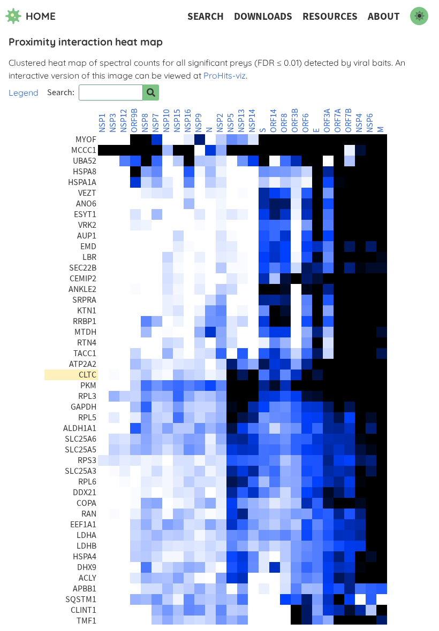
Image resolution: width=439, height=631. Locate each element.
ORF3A (327, 121)
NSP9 (198, 123)
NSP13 (241, 121)
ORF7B (348, 121)
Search (205, 16)
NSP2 (220, 123)
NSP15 (177, 121)
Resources (330, 16)
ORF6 (305, 123)
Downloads (263, 16)
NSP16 (188, 121)
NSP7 (155, 123)
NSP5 (230, 123)
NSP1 (102, 123)
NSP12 (123, 121)
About (384, 16)
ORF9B (134, 121)
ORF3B (295, 121)
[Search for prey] (151, 92)
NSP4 (359, 123)
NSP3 (113, 123)
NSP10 (166, 121)
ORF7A (337, 121)
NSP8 (145, 123)
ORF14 (273, 121)
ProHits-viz (224, 75)
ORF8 (284, 123)
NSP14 (252, 121)
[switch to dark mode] (419, 16)
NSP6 (370, 123)
